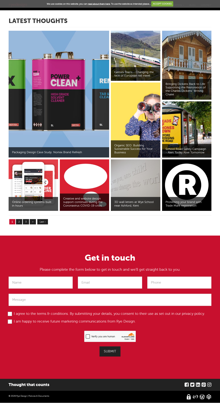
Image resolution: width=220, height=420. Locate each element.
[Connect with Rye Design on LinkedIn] (198, 385)
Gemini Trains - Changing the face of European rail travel (134, 74)
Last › (43, 221)
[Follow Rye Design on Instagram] (209, 385)
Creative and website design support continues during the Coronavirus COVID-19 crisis (82, 202)
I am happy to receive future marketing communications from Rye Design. (75, 321)
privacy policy (193, 314)
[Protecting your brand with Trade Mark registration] (187, 185)
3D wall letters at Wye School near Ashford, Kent (134, 203)
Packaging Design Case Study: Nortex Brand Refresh (47, 152)
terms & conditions (52, 314)
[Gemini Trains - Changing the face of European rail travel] (135, 56)
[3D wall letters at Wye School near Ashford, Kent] (135, 185)
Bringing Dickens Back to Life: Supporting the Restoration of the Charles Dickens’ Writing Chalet (186, 89)
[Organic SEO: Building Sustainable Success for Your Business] (135, 120)
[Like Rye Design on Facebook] (187, 385)
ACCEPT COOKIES (162, 4)
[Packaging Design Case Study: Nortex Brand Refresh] (59, 94)
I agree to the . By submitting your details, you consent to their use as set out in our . (109, 314)
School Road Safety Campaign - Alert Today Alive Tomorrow (186, 150)
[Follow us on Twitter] (192, 385)
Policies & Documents (39, 396)
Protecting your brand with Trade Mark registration (184, 203)
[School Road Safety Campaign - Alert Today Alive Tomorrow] (187, 129)
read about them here (99, 4)
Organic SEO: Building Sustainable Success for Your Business (133, 149)
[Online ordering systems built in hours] (33, 185)
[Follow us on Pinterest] (204, 385)
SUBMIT (110, 351)
